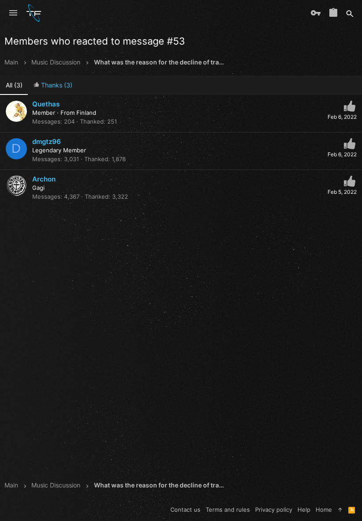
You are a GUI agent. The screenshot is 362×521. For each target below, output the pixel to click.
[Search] (350, 13)
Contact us (185, 509)
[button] (13, 13)
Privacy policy (273, 509)
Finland (86, 112)
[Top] (340, 509)
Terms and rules (228, 509)
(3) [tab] (14, 85)
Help (304, 509)
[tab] (53, 85)
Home (324, 509)
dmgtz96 (46, 141)
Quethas (46, 104)
